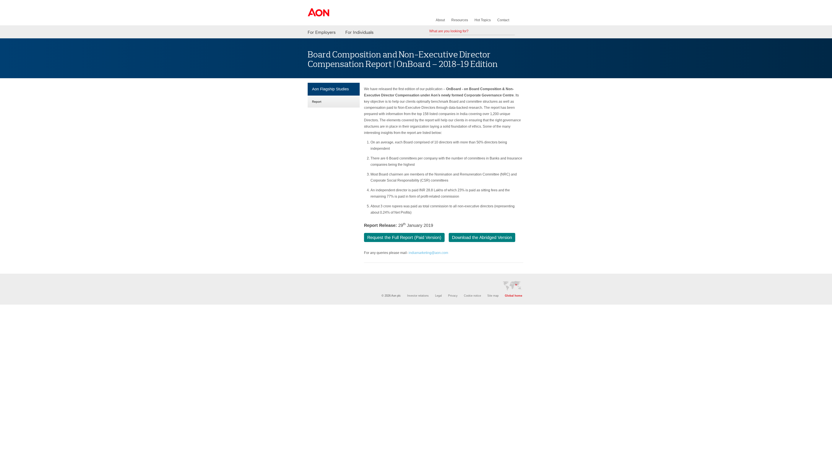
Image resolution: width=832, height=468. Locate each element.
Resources (459, 20)
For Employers (322, 32)
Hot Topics (482, 20)
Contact (503, 20)
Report (316, 101)
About (440, 20)
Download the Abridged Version (482, 237)
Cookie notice (472, 295)
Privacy (453, 295)
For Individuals (359, 32)
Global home (513, 295)
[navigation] (334, 96)
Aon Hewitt (318, 15)
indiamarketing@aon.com (428, 253)
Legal (438, 295)
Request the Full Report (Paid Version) (404, 237)
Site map (493, 295)
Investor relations (418, 295)
